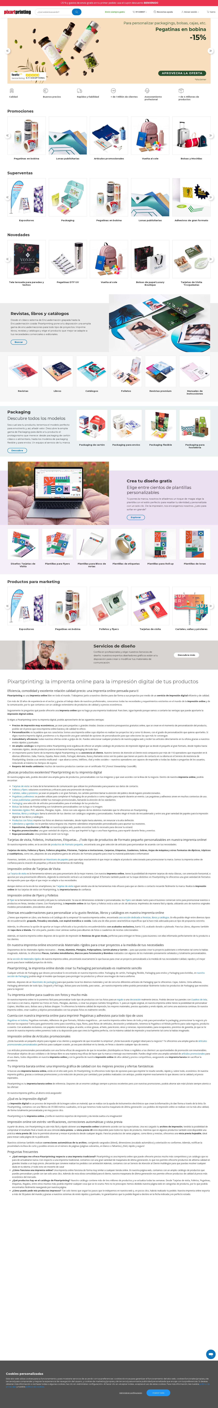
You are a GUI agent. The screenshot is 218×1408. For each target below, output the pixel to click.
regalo (120, 999)
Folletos (126, 391)
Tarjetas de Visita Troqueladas (191, 283)
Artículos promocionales (109, 158)
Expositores (26, 220)
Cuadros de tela (199, 999)
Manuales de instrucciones (195, 392)
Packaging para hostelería (195, 446)
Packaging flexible (160, 445)
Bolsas (15, 806)
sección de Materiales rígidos (27, 958)
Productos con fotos (22, 820)
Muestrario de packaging (44, 982)
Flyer (12, 900)
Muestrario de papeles (57, 859)
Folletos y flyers (109, 629)
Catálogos (91, 391)
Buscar (19, 342)
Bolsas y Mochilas (191, 158)
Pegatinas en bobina (26, 158)
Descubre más (186, 655)
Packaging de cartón (92, 445)
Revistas (23, 391)
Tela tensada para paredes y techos (26, 283)
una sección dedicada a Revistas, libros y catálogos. (144, 917)
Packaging (67, 220)
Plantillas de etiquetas (126, 563)
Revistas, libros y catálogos (25, 813)
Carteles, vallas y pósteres (191, 629)
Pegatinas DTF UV (68, 282)
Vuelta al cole (150, 158)
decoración (135, 999)
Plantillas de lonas (195, 563)
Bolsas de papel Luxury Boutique (150, 283)
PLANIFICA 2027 (188, 78)
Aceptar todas (158, 1393)
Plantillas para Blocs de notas (92, 565)
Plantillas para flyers (57, 563)
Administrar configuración (130, 1393)
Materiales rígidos (21, 810)
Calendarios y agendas (23, 823)
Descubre (17, 450)
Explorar (136, 517)
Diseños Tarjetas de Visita (23, 565)
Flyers (128, 900)
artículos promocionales (193, 1053)
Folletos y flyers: (20, 789)
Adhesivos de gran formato (191, 220)
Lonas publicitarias (67, 158)
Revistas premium (160, 391)
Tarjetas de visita (150, 629)
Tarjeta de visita (18, 873)
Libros (57, 391)
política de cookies (35, 1386)
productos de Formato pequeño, (67, 844)
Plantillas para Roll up (160, 563)
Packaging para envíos (126, 445)
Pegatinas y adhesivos (23, 796)
